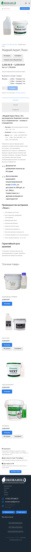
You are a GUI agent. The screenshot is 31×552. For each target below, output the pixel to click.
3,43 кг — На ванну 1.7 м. (17, 83)
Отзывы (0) (15, 109)
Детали (15, 105)
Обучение (6, 492)
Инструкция (7, 55)
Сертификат (18, 55)
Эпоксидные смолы (15, 531)
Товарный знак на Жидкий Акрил (13, 60)
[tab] (15, 100)
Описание (15, 100)
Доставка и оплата (15, 471)
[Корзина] (29, 3)
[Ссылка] (8, 3)
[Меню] (26, 3)
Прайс (5, 490)
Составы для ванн (12, 44)
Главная (4, 44)
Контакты (6, 494)
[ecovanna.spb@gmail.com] (3, 502)
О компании (6, 488)
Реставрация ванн (15, 523)
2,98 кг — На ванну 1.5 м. (17, 81)
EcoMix (13, 185)
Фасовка (4, 79)
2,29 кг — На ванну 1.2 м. (17, 79)
